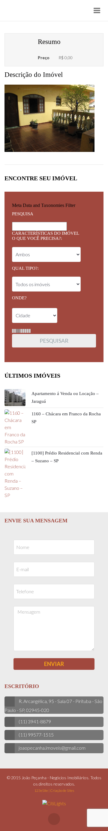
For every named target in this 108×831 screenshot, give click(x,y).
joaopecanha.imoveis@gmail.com (52, 748)
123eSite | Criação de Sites (54, 790)
